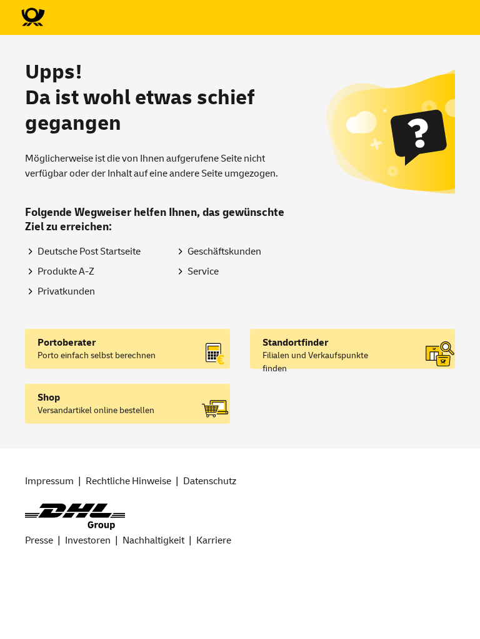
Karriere (213, 540)
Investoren (88, 540)
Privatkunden (66, 291)
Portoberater (67, 342)
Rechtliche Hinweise (128, 481)
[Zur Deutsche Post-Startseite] (32, 17)
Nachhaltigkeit (153, 540)
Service (203, 271)
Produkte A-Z (66, 271)
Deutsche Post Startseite (89, 251)
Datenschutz (209, 481)
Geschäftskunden (224, 251)
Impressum (49, 481)
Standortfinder (295, 342)
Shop (49, 397)
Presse (39, 540)
